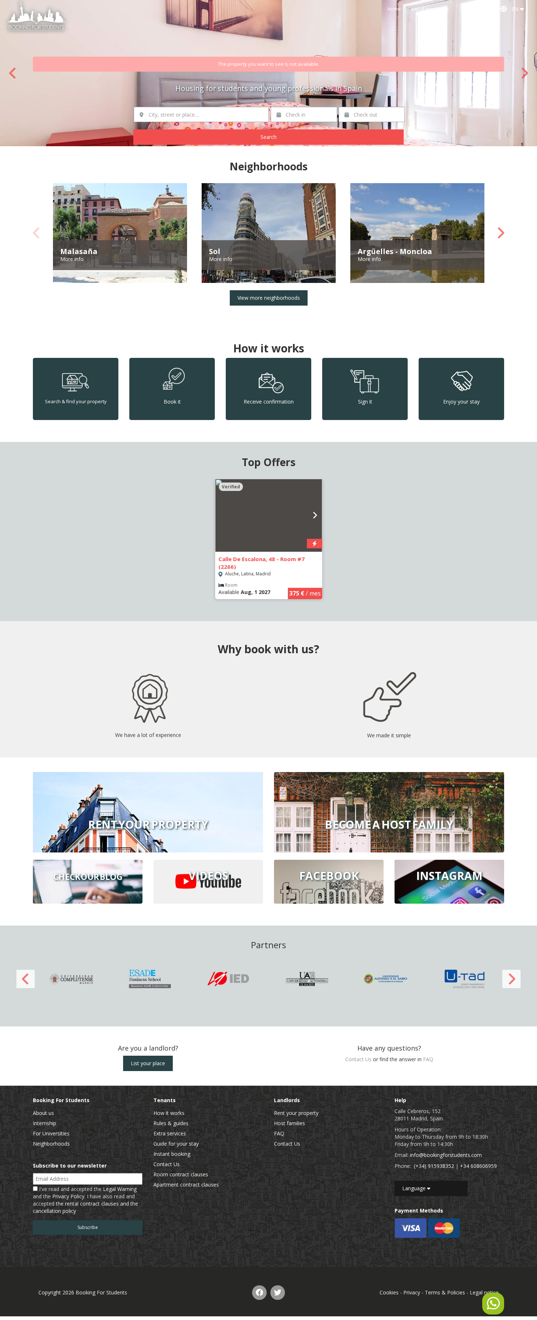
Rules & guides (170, 1123)
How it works (168, 1112)
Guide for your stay (176, 1143)
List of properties (430, 9)
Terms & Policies (445, 1292)
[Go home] (36, 17)
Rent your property (296, 1112)
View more (148, 812)
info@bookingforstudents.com (446, 1154)
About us (43, 1112)
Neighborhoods (51, 1143)
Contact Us (471, 9)
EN (514, 8)
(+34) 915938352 (434, 1165)
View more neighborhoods (268, 297)
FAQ (428, 1059)
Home (394, 9)
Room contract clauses (180, 1174)
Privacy (411, 1292)
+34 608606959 (478, 1165)
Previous (13, 73)
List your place (148, 1063)
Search (268, 136)
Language (414, 1188)
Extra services (169, 1133)
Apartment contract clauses (186, 1184)
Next (524, 73)
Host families (289, 1123)
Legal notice (484, 1292)
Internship (44, 1123)
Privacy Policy (68, 1196)
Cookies (389, 1292)
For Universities (51, 1133)
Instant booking (171, 1153)
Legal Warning (120, 1188)
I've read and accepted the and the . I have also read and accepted (85, 1199)
